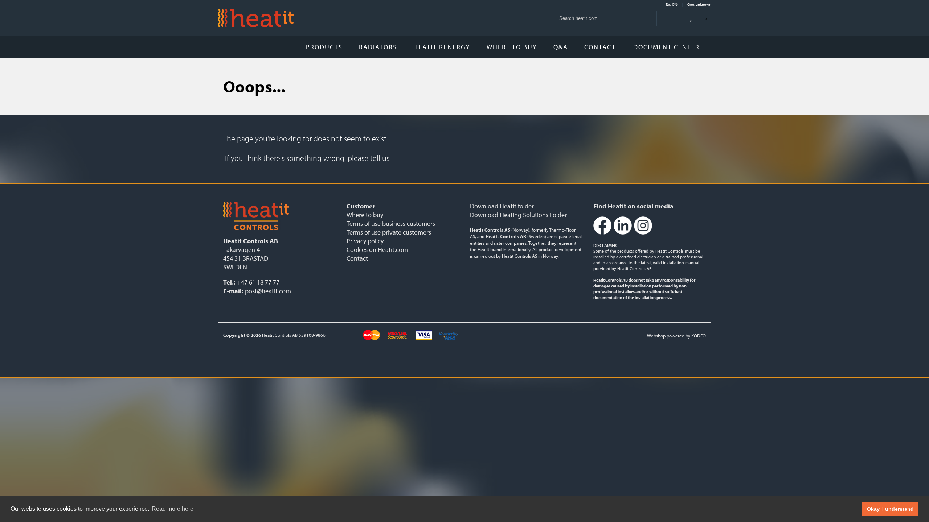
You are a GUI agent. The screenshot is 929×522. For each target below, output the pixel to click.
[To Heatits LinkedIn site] (623, 233)
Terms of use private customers (389, 232)
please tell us (368, 158)
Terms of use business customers (391, 223)
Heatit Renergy (441, 47)
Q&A (560, 47)
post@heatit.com (268, 291)
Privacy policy (365, 241)
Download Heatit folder (502, 206)
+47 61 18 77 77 (258, 282)
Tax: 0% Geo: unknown (688, 4)
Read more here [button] (172, 509)
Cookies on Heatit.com (377, 249)
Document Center (667, 47)
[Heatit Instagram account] (643, 233)
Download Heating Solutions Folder (518, 215)
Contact (600, 47)
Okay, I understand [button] (890, 509)
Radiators (378, 47)
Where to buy (512, 47)
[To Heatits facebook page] (602, 233)
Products (324, 47)
